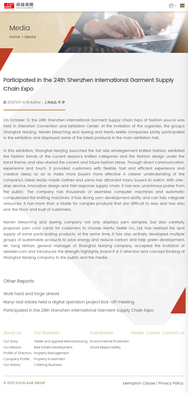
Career (153, 333)
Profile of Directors (17, 353)
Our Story (10, 341)
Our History (11, 364)
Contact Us (173, 333)
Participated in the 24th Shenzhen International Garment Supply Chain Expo (78, 310)
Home (14, 37)
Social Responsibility (105, 347)
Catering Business (48, 364)
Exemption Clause (139, 383)
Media (30, 37)
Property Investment (49, 359)
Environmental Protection (109, 341)
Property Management (51, 353)
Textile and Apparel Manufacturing (60, 341)
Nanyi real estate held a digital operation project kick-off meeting (68, 302)
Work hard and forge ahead (31, 294)
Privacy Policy (170, 383)
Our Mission (12, 347)
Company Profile (16, 359)
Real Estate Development (53, 347)
